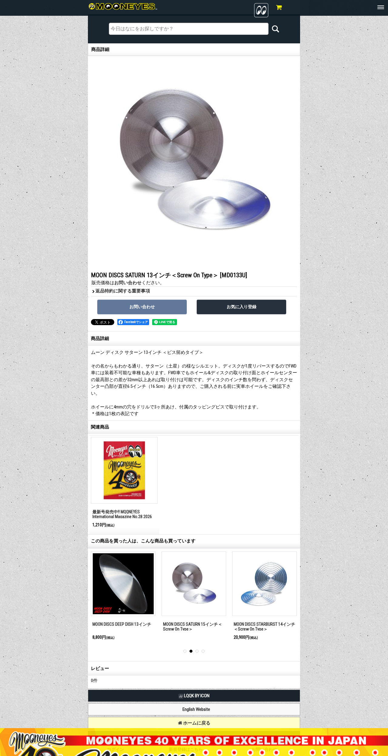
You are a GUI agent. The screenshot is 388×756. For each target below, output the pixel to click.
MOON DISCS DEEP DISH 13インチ (121, 624)
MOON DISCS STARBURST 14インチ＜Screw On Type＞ (264, 627)
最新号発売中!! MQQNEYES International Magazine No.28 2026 (122, 514)
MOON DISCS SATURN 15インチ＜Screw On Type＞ (192, 627)
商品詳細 (100, 338)
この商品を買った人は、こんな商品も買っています (143, 541)
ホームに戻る (196, 723)
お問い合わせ (128, 282)
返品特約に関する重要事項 (122, 291)
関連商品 (100, 427)
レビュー (100, 668)
